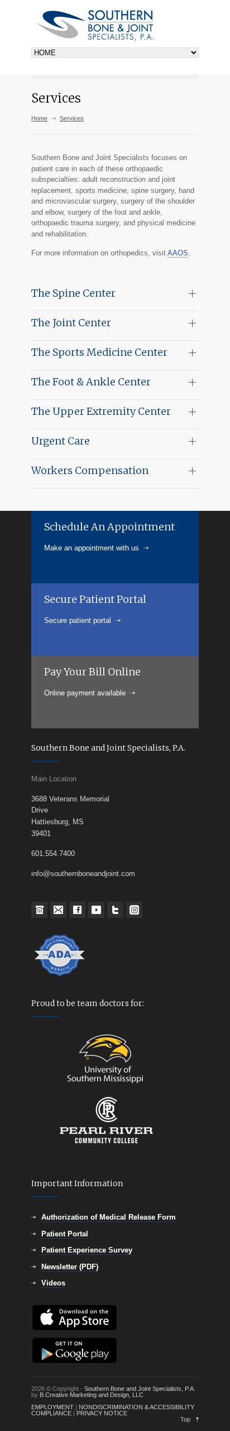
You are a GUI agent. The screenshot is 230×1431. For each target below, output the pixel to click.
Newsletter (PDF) (69, 1267)
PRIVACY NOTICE (101, 1413)
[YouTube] (96, 910)
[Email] (58, 910)
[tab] (115, 296)
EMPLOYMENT (52, 1407)
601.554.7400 (53, 853)
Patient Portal (64, 1234)
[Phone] (39, 910)
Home (39, 118)
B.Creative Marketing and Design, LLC (91, 1394)
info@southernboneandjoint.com (83, 873)
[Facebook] (77, 910)
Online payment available (85, 693)
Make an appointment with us (91, 548)
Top (185, 1419)
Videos (53, 1283)
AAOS (177, 253)
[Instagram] (134, 910)
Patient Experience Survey (86, 1250)
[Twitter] (115, 910)
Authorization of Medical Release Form (108, 1217)
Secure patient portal (77, 620)
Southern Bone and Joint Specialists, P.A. (139, 1388)
